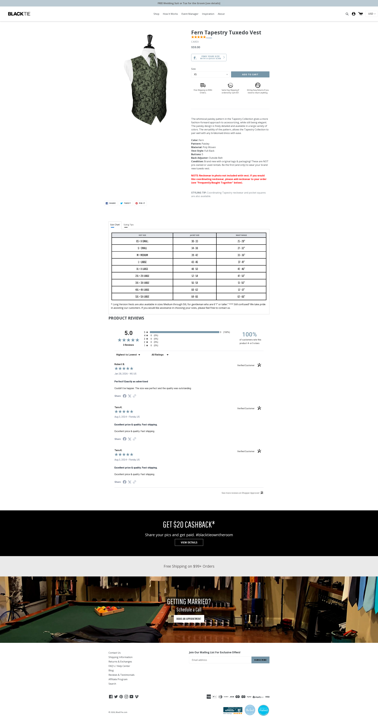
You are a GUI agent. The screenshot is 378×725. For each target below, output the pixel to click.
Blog (111, 670)
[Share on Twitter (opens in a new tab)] (129, 396)
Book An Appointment (189, 618)
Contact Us (115, 652)
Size (193, 69)
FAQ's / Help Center (119, 666)
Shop (156, 13)
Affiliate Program (118, 679)
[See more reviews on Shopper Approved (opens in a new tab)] (134, 396)
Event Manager (189, 13)
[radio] (189, 332)
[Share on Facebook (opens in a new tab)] (124, 396)
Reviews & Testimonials (122, 674)
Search (112, 683)
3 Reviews (132, 345)
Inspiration (208, 13)
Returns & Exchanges (120, 661)
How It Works (170, 13)
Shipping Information (120, 657)
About (221, 13)
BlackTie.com (121, 712)
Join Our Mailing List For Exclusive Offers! (214, 652)
